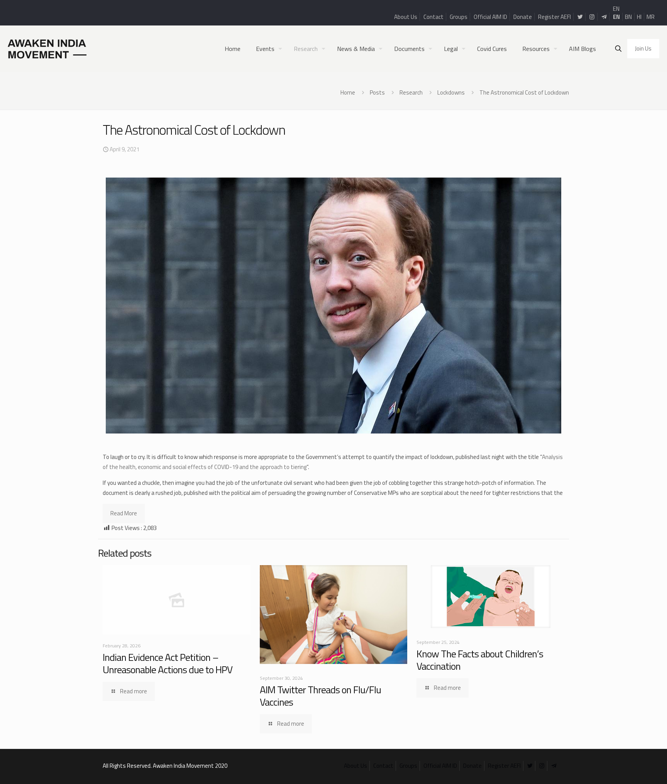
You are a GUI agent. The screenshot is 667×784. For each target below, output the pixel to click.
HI (639, 16)
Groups (458, 16)
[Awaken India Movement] (47, 48)
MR (651, 16)
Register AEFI (554, 16)
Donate (522, 16)
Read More (123, 513)
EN (616, 8)
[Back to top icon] (630, 768)
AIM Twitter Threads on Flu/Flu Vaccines (320, 695)
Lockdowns (451, 92)
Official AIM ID (490, 16)
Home (347, 92)
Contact (433, 16)
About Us (405, 16)
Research (411, 92)
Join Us (643, 48)
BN (628, 16)
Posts (377, 92)
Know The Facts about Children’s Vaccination (479, 660)
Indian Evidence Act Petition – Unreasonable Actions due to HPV (167, 663)
